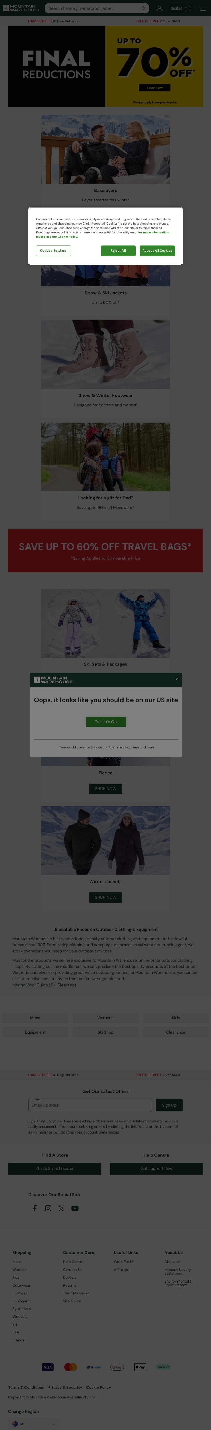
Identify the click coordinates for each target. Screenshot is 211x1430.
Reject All (118, 251)
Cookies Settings (53, 251)
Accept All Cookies (157, 251)
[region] (105, 236)
